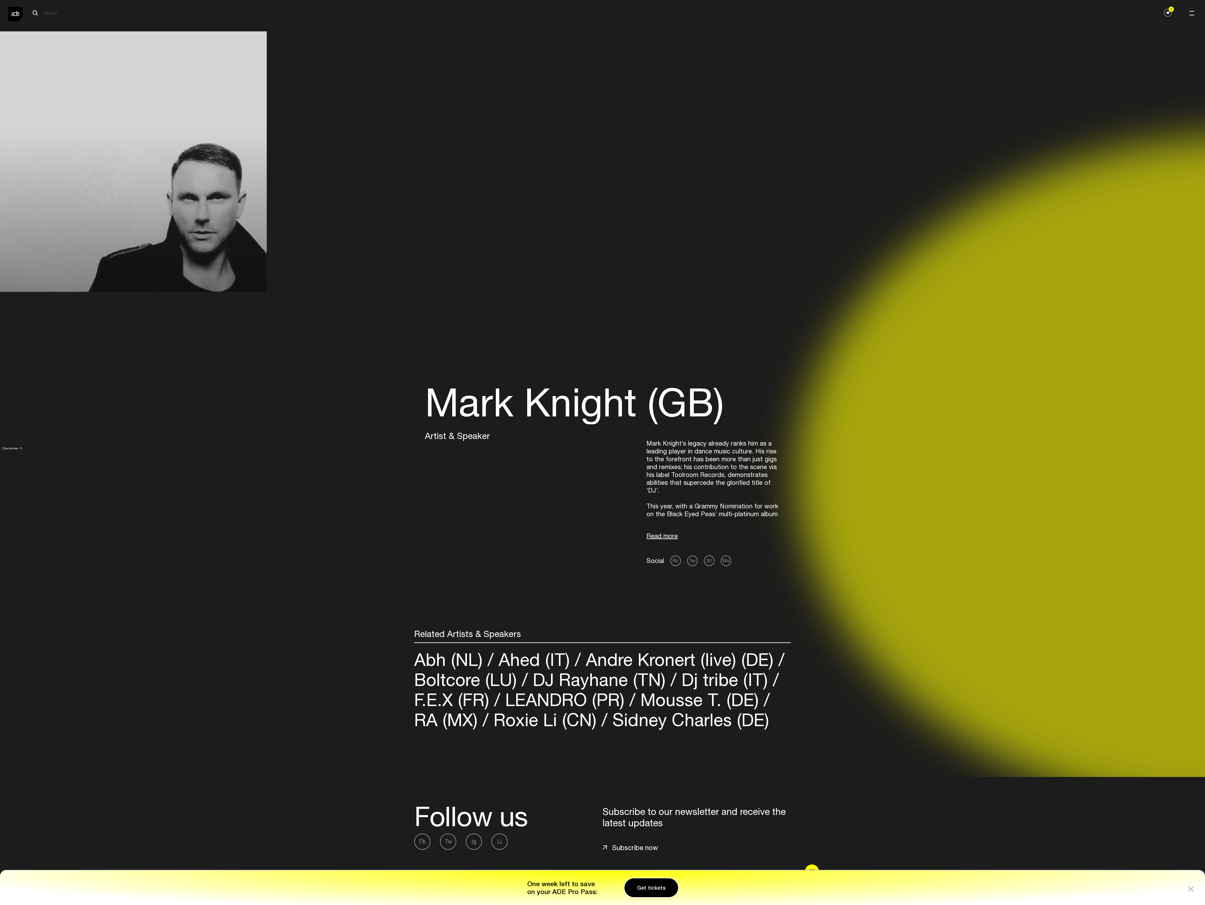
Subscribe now (635, 847)
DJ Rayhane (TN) (599, 679)
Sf (709, 560)
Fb (675, 560)
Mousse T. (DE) (699, 699)
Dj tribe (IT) (725, 679)
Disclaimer (10, 448)
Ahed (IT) (534, 659)
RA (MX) (448, 720)
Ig (474, 841)
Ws (726, 560)
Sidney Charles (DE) (688, 720)
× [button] (1191, 887)
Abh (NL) (451, 659)
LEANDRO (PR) (564, 699)
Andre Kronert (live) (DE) (680, 659)
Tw (692, 560)
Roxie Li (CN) (545, 720)
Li (499, 841)
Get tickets (651, 888)
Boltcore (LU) (468, 679)
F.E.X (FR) (454, 699)
